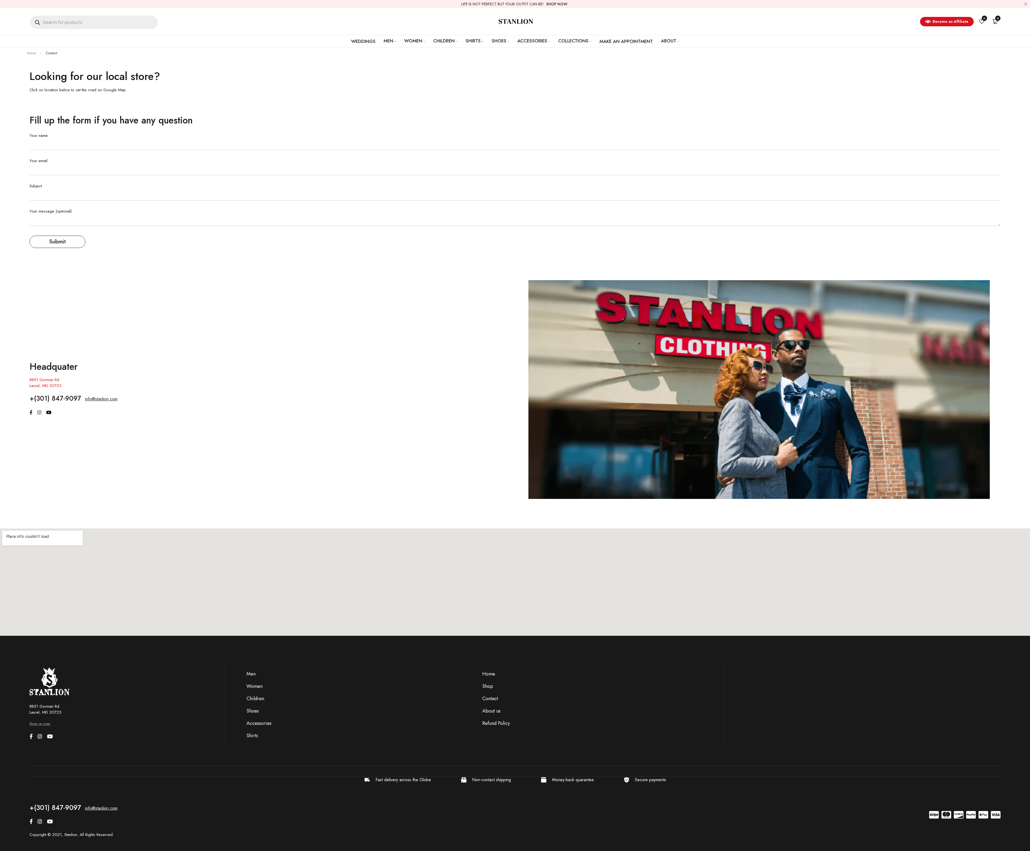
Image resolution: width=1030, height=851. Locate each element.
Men (251, 673)
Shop (487, 686)
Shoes (253, 710)
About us (491, 710)
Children (255, 698)
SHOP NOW (556, 4)
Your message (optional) (51, 211)
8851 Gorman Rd (44, 380)
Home (31, 53)
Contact (490, 698)
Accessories (259, 723)
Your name (39, 135)
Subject (36, 186)
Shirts (252, 735)
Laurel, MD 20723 (45, 386)
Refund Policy (496, 723)
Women (255, 686)
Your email (38, 161)
